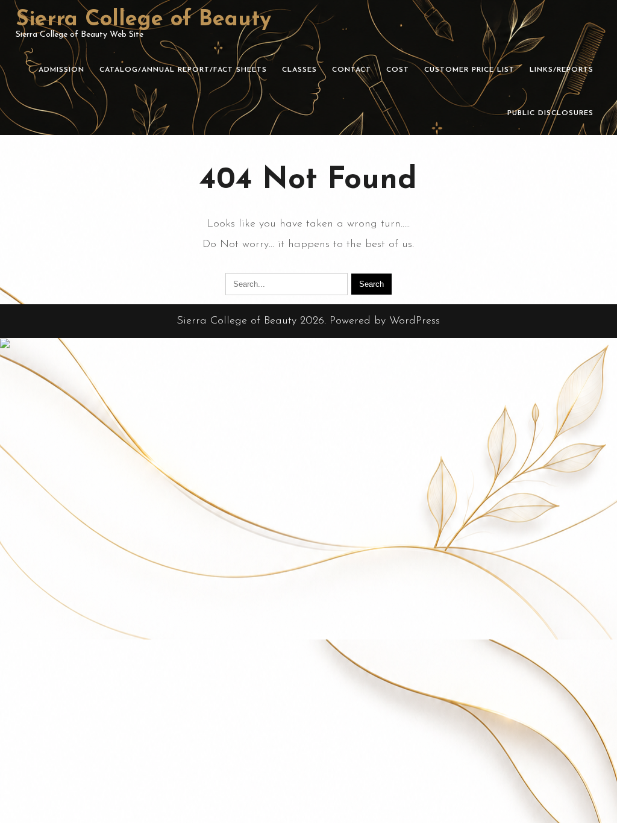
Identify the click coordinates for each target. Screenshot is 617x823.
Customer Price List (469, 70)
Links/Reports (562, 70)
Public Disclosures (550, 113)
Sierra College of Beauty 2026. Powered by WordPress (308, 321)
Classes (299, 70)
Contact (351, 70)
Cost (397, 70)
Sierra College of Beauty (143, 20)
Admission (61, 70)
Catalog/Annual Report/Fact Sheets (183, 70)
